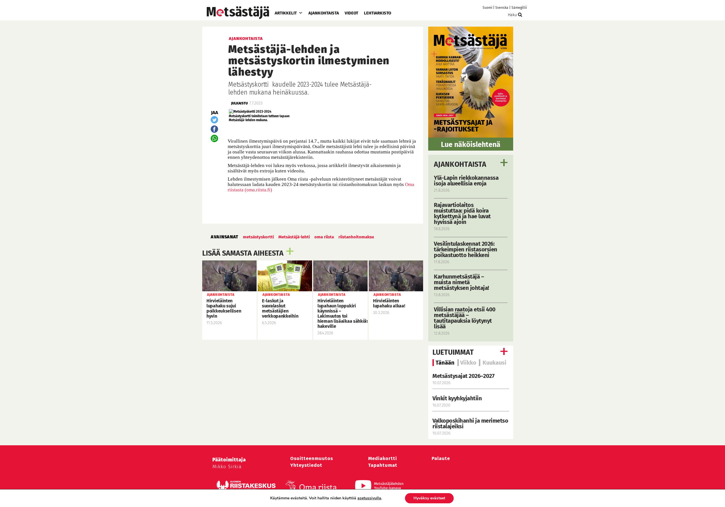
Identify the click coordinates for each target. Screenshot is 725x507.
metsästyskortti (258, 236)
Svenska (501, 8)
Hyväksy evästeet (429, 498)
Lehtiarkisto (377, 13)
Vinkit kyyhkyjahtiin (457, 398)
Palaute (441, 458)
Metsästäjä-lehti (294, 236)
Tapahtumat (382, 465)
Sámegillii (519, 8)
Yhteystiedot (306, 465)
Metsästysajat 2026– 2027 (463, 376)
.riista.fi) (263, 189)
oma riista (324, 236)
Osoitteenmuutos (311, 458)
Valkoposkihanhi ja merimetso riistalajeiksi (470, 423)
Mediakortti (382, 458)
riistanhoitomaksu (356, 236)
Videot (351, 13)
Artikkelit (286, 13)
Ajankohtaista (323, 13)
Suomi (487, 8)
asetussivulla (369, 498)
